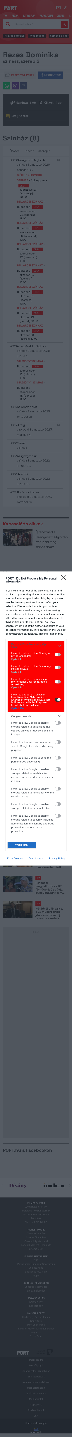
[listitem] (36, 645)
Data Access (36, 858)
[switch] (58, 654)
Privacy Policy (57, 858)
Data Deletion (15, 858)
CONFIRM (22, 845)
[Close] (64, 578)
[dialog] (36, 718)
